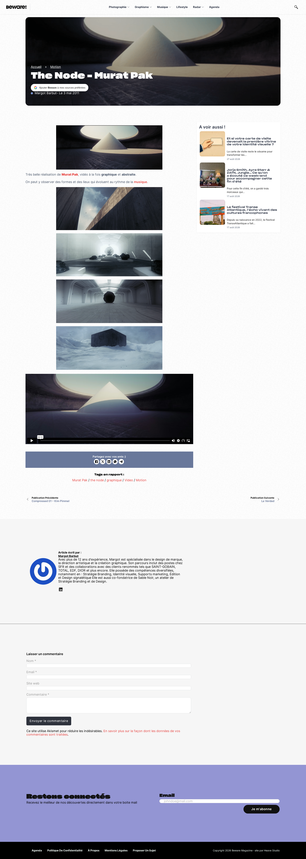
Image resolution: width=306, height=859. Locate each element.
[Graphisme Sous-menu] (151, 7)
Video (128, 480)
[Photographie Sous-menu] (128, 7)
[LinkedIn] (109, 461)
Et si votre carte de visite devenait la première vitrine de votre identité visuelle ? (251, 141)
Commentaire (37, 694)
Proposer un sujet (144, 850)
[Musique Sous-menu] (170, 7)
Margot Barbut (68, 556)
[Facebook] (96, 461)
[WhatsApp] (115, 461)
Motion (55, 67)
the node (97, 480)
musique (140, 182)
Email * (31, 672)
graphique (114, 480)
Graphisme (142, 7)
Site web (32, 683)
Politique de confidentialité (65, 850)
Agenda (214, 7)
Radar (197, 7)
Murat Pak (79, 480)
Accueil (36, 67)
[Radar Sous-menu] (203, 7)
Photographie (117, 7)
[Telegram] (121, 461)
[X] (102, 461)
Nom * (31, 661)
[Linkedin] (60, 590)
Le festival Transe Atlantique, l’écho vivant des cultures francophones (252, 210)
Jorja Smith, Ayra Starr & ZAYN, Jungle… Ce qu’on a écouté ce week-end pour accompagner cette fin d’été (249, 176)
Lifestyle (182, 7)
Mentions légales (116, 850)
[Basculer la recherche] (296, 7)
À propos (93, 850)
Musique (162, 7)
